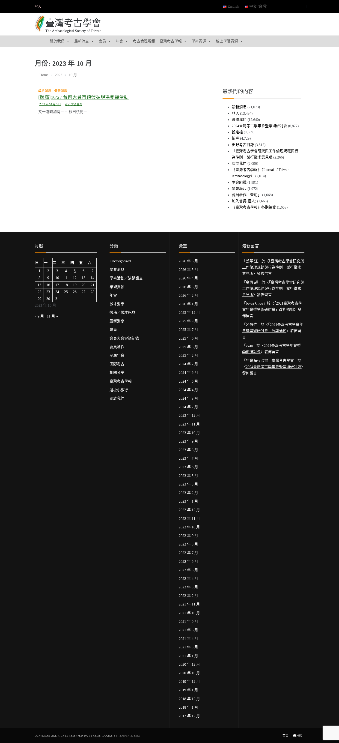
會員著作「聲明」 (246, 195)
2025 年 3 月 (188, 347)
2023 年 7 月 (188, 458)
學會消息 (44, 91)
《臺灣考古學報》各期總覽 (254, 207)
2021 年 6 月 (188, 630)
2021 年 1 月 (188, 656)
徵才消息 (117, 304)
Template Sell (129, 735)
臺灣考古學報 (171, 41)
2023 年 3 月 (188, 484)
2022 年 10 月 (189, 527)
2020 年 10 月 (189, 673)
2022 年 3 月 (188, 587)
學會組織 (239, 182)
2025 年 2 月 (188, 355)
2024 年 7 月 (188, 364)
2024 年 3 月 (188, 398)
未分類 (297, 735)
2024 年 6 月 (188, 372)
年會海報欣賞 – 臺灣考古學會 (270, 361)
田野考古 (117, 364)
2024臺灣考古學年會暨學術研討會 (259, 126)
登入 (38, 6)
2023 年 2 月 (188, 493)
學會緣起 (239, 189)
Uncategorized (120, 261)
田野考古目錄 (243, 145)
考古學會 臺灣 (73, 104)
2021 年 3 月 (188, 647)
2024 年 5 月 (188, 381)
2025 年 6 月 (188, 338)
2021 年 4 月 (188, 639)
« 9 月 (39, 316)
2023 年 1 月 (188, 501)
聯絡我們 (239, 120)
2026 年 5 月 (188, 270)
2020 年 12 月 (189, 664)
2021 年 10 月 (189, 613)
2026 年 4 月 (188, 278)
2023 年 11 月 (189, 424)
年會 (119, 41)
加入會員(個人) (244, 201)
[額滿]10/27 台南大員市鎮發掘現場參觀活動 (83, 97)
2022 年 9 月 (188, 536)
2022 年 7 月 (188, 553)
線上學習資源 (227, 41)
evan (249, 346)
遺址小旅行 (119, 390)
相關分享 (117, 372)
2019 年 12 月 (189, 681)
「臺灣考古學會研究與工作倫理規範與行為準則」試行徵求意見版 (273, 267)
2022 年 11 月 (189, 519)
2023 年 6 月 (188, 467)
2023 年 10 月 (189, 433)
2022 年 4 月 (188, 579)
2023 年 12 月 (189, 415)
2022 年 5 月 (188, 570)
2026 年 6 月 (188, 261)
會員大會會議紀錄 (124, 338)
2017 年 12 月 (189, 716)
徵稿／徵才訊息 (122, 313)
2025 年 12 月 (189, 313)
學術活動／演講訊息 (126, 278)
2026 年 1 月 (188, 304)
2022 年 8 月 (188, 544)
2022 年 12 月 (189, 510)
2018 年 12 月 (189, 699)
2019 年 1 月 (188, 690)
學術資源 (198, 41)
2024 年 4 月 (188, 390)
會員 (102, 41)
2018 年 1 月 (188, 707)
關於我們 (57, 41)
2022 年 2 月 (188, 596)
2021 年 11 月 (189, 604)
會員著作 (117, 347)
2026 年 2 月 (188, 295)
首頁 (285, 735)
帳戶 (235, 138)
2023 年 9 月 (188, 441)
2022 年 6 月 (188, 561)
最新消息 (81, 41)
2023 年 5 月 (188, 476)
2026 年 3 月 (188, 287)
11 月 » (52, 316)
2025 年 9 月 (188, 321)
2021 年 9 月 (188, 621)
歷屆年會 (117, 355)
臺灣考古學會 (73, 23)
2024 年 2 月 (188, 407)
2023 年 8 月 (188, 450)
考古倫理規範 (144, 41)
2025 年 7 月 (188, 330)
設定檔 (237, 132)
